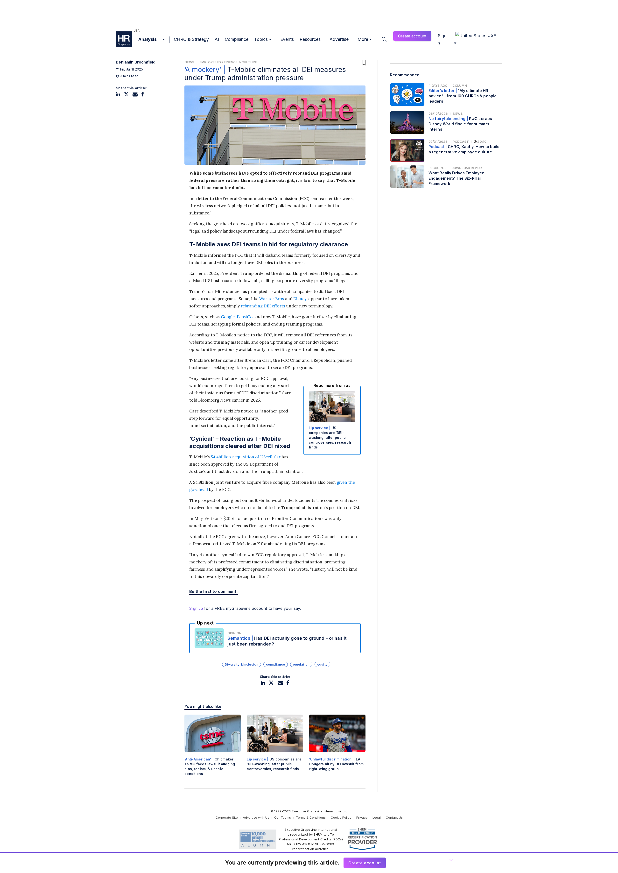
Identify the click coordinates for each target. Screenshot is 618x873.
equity (322, 664)
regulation (301, 664)
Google (228, 316)
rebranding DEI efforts (263, 306)
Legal (376, 817)
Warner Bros (271, 298)
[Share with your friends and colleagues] (135, 94)
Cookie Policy (341, 817)
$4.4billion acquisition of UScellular (246, 457)
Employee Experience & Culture (228, 62)
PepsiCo (245, 316)
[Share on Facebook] (142, 94)
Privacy (361, 817)
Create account (412, 36)
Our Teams (282, 817)
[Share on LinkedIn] (118, 94)
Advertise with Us (256, 817)
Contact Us (394, 817)
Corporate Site (227, 817)
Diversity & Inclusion (241, 664)
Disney (299, 298)
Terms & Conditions (311, 817)
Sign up (196, 608)
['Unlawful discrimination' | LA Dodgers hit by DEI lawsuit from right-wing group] (337, 747)
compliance (275, 664)
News (189, 62)
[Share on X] (126, 94)
